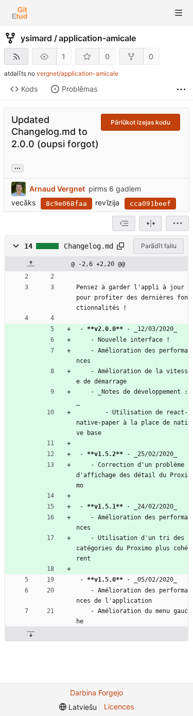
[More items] (181, 89)
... (17, 167)
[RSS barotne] (16, 56)
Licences (119, 706)
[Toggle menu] (178, 13)
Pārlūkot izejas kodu (140, 122)
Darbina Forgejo (96, 692)
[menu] (177, 223)
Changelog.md (88, 246)
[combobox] (123, 223)
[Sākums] (19, 13)
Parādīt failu (159, 246)
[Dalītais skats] (150, 223)
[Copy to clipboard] (120, 246)
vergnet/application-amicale (77, 73)
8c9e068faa (66, 203)
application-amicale (97, 38)
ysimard (36, 38)
